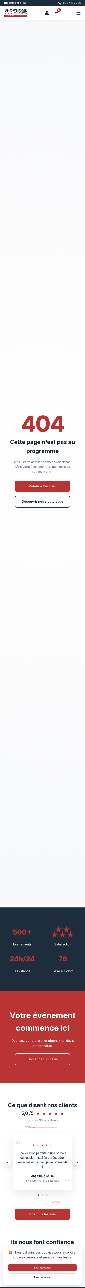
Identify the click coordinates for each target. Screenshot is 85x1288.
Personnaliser (42, 1277)
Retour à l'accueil (42, 486)
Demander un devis (42, 1059)
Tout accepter (42, 1267)
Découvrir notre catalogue (42, 501)
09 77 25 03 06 (72, 2)
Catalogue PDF (17, 2)
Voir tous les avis (42, 1214)
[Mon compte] (47, 13)
